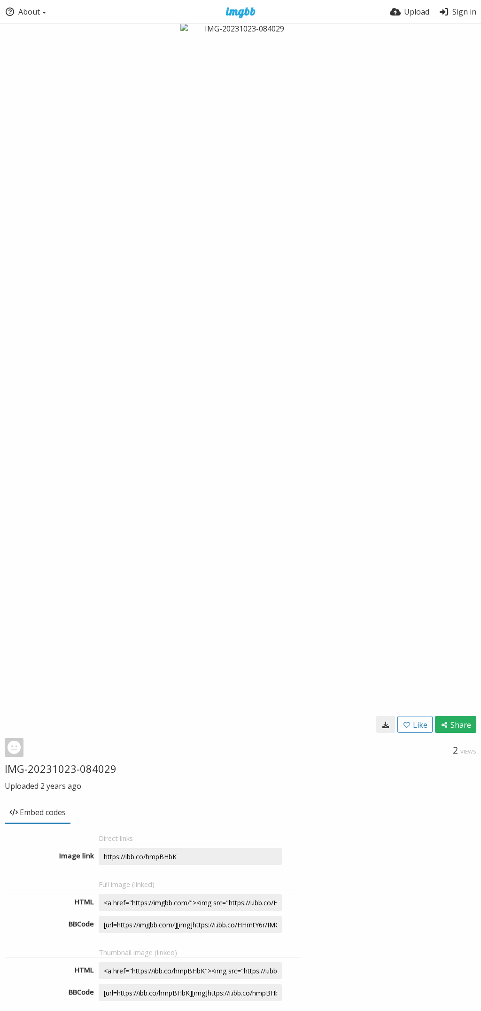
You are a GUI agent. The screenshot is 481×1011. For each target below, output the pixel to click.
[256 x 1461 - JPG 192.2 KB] (385, 724)
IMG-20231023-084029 (60, 769)
